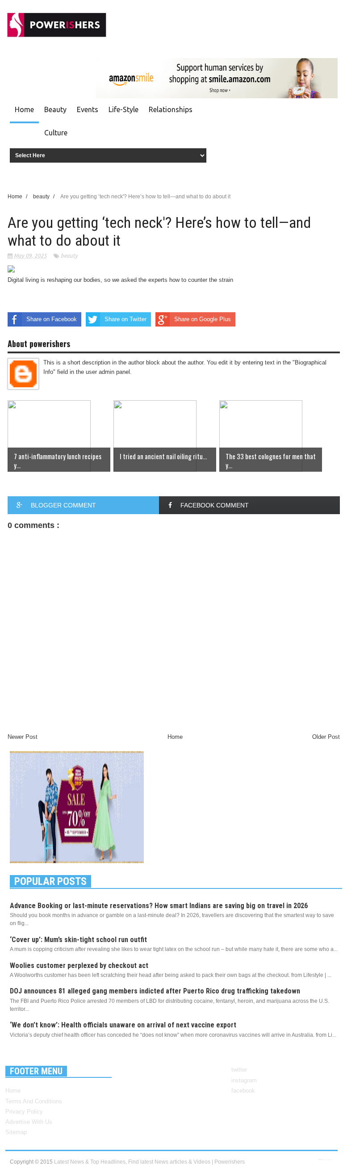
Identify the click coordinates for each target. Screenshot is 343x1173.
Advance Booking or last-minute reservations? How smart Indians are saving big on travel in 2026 (159, 905)
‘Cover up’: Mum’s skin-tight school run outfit (78, 939)
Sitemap (16, 1132)
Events (87, 109)
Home (24, 109)
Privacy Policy (24, 1111)
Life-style (123, 109)
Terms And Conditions (33, 1101)
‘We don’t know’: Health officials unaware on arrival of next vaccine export (123, 1025)
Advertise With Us (28, 1122)
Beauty (55, 109)
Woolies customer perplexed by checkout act (79, 965)
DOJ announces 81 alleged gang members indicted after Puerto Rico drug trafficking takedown (155, 991)
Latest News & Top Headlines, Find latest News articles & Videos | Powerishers (149, 1162)
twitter (239, 1069)
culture (55, 133)
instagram (244, 1080)
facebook (243, 1090)
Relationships (170, 109)
